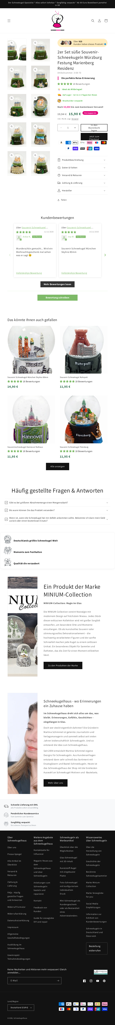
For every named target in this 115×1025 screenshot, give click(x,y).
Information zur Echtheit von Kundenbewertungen (96, 918)
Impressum (12, 927)
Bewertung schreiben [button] (57, 297)
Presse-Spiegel (14, 854)
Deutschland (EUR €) (19, 1007)
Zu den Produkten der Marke (63, 665)
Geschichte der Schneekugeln (93, 863)
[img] (23, 232)
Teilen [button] (64, 199)
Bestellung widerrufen (95, 948)
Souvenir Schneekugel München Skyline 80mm (76, 229)
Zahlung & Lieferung (12, 884)
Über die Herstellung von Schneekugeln (94, 851)
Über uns (11, 847)
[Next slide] (105, 255)
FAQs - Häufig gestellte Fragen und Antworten (15, 896)
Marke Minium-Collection (93, 884)
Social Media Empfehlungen (93, 905)
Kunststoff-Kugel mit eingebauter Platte (68, 872)
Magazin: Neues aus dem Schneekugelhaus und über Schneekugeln (43, 868)
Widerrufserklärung (16, 913)
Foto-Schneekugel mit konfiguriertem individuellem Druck (69, 888)
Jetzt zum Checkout (94, 137)
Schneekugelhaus (21, 1018)
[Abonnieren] (58, 980)
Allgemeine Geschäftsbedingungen (18, 936)
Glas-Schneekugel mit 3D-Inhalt (68, 859)
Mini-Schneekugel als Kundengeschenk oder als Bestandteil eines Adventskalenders (70, 908)
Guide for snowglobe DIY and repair (44, 920)
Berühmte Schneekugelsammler (96, 873)
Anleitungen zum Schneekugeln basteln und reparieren (42, 888)
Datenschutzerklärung (18, 920)
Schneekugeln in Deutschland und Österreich (94, 932)
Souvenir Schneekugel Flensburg (74, 447)
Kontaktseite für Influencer (42, 852)
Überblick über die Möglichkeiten (69, 849)
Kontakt (37, 900)
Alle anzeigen (57, 466)
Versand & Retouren (12, 873)
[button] (9, 20)
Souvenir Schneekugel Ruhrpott (74, 377)
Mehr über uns (55, 782)
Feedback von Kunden (40, 909)
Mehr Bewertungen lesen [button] (57, 284)
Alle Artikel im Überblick (14, 863)
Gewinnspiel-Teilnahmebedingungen (18, 957)
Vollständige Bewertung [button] (29, 273)
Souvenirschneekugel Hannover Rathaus (25, 447)
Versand (75, 119)
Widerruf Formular (16, 907)
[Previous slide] (9, 255)
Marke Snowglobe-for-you (95, 895)
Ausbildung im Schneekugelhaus (16, 946)
